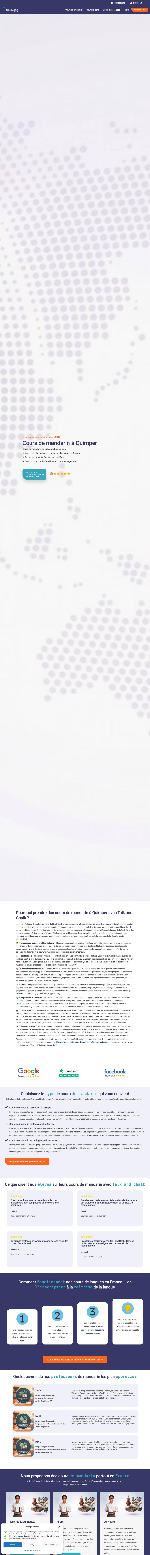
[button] (59, 1527)
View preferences (51, 1545)
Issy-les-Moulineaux (22, 1521)
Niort (60, 1521)
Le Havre (109, 1521)
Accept (12, 1545)
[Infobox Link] (28, 1072)
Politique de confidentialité (32, 1550)
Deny (32, 1545)
